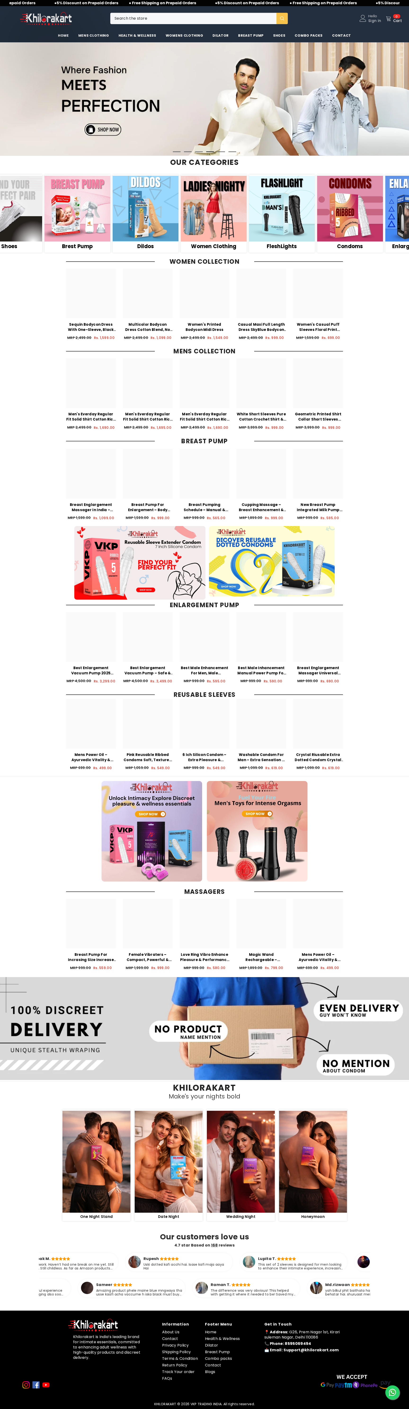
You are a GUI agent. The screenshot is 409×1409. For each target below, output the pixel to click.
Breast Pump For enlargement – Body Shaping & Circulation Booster (147, 507)
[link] (204, 1028)
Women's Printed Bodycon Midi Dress (204, 327)
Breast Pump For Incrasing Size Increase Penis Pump (91, 957)
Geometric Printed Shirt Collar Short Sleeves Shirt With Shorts (318, 417)
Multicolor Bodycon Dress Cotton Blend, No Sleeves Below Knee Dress (147, 327)
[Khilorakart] (96, 1162)
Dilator (211, 1345)
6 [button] (232, 151)
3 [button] (199, 151)
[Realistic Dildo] (221, 209)
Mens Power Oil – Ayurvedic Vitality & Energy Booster (91, 757)
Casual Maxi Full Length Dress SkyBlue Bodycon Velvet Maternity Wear (261, 327)
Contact (170, 1338)
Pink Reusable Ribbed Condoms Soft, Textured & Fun (148, 757)
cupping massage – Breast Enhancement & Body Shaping (261, 507)
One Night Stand (96, 1216)
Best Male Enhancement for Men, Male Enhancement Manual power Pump (204, 670)
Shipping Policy (176, 1351)
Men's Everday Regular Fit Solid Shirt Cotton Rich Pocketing (91, 417)
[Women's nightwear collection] (289, 209)
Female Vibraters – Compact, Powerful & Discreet (148, 957)
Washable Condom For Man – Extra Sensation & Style (261, 757)
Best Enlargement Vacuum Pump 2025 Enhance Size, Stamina (91, 670)
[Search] (199, 18)
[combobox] (193, 18)
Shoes (85, 246)
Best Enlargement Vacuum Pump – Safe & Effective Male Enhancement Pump (147, 670)
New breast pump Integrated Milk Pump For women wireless (318, 507)
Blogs (210, 1371)
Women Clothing (289, 246)
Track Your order (178, 1371)
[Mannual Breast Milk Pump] (153, 209)
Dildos (221, 246)
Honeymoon (313, 1216)
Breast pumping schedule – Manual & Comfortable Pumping (204, 507)
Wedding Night (240, 1216)
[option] (204, 99)
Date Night (168, 1216)
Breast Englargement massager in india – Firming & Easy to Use (91, 507)
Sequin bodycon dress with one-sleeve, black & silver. (91, 327)
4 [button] (210, 151)
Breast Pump (217, 1351)
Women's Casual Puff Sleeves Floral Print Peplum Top (318, 327)
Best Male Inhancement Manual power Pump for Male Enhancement (261, 670)
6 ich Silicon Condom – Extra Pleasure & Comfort (204, 757)
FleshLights (357, 246)
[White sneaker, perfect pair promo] (85, 209)
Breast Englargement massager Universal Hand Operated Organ (318, 670)
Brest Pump (153, 246)
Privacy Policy (175, 1345)
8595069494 (298, 1343)
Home (210, 1331)
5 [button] (221, 151)
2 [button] (188, 151)
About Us (171, 1331)
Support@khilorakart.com (311, 1349)
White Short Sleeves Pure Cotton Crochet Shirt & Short (261, 417)
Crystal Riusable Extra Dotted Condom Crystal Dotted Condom (318, 757)
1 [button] (177, 151)
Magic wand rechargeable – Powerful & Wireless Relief (261, 957)
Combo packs (218, 1358)
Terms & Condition (180, 1358)
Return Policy (174, 1365)
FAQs (167, 1378)
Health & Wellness (222, 1338)
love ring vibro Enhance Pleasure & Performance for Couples (204, 957)
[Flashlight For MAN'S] (357, 209)
